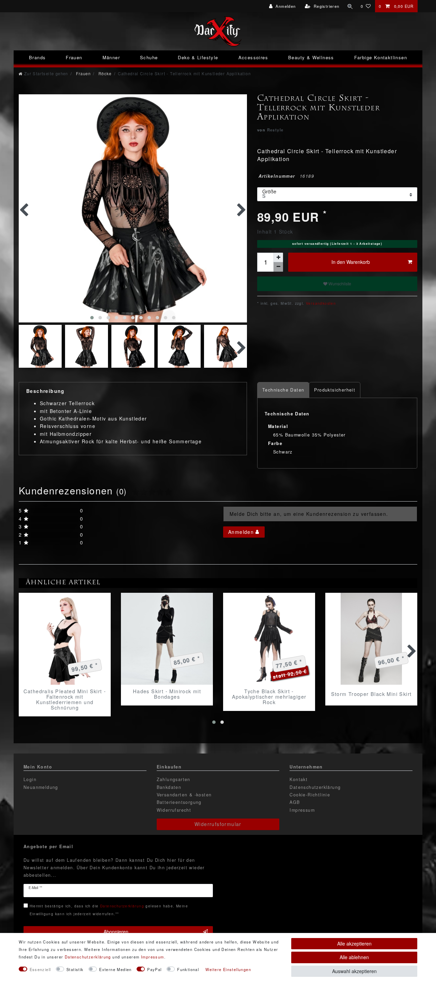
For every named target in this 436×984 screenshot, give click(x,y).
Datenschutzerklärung (315, 787)
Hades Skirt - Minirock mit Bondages (167, 693)
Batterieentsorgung (179, 802)
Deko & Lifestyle (198, 57)
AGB (295, 802)
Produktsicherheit (334, 390)
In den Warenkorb (350, 261)
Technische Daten (283, 390)
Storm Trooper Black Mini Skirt (371, 693)
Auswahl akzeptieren (354, 971)
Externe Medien (115, 969)
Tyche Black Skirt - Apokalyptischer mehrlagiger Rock (269, 696)
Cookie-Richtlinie (310, 795)
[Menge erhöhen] (278, 257)
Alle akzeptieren (354, 943)
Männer (111, 57)
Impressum (302, 810)
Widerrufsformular (218, 824)
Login (30, 779)
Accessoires (253, 57)
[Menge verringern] (278, 267)
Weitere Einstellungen (228, 969)
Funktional (188, 969)
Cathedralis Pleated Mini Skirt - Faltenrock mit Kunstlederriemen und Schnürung (65, 699)
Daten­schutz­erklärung (88, 956)
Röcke (104, 73)
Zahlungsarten (173, 779)
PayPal (154, 969)
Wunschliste (339, 283)
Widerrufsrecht (174, 810)
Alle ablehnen (354, 957)
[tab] (283, 390)
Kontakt (299, 779)
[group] (65, 639)
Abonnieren (116, 931)
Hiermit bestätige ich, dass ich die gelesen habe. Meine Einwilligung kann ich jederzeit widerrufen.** (109, 909)
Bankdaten (169, 787)
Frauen (74, 57)
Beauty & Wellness (311, 57)
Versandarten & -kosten (184, 795)
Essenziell (40, 969)
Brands (37, 57)
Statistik (75, 969)
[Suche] (350, 6)
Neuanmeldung (41, 787)
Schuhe (149, 57)
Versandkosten (320, 303)
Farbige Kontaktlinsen (380, 57)
